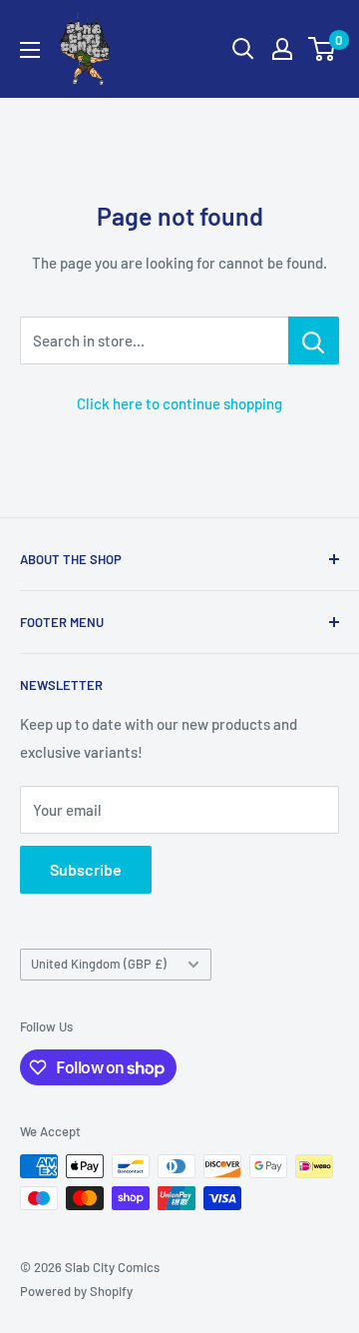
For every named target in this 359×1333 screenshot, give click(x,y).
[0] (322, 49)
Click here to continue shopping (179, 403)
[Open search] (243, 49)
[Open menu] (30, 50)
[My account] (282, 49)
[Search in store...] (313, 340)
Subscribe (86, 869)
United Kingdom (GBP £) (99, 964)
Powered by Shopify (76, 1291)
